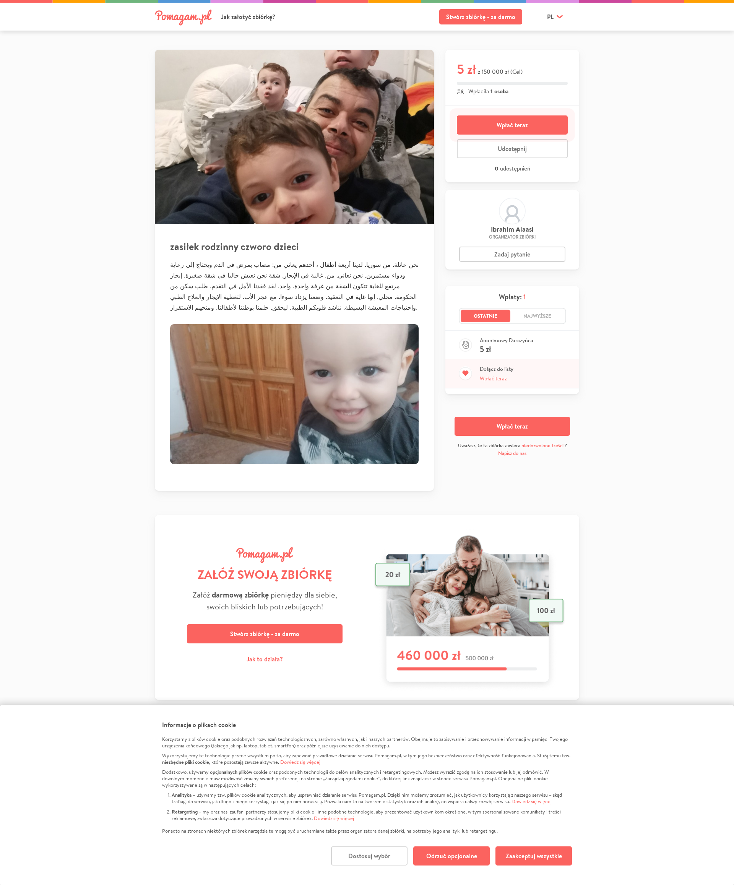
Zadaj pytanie (512, 254)
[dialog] (367, 795)
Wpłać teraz (512, 125)
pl (550, 17)
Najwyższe (537, 315)
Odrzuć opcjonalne (451, 856)
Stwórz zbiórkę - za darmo (480, 17)
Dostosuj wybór (369, 856)
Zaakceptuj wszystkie (534, 856)
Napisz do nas (512, 453)
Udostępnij (512, 149)
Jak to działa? (265, 659)
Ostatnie (485, 315)
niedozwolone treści (542, 445)
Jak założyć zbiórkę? (248, 17)
